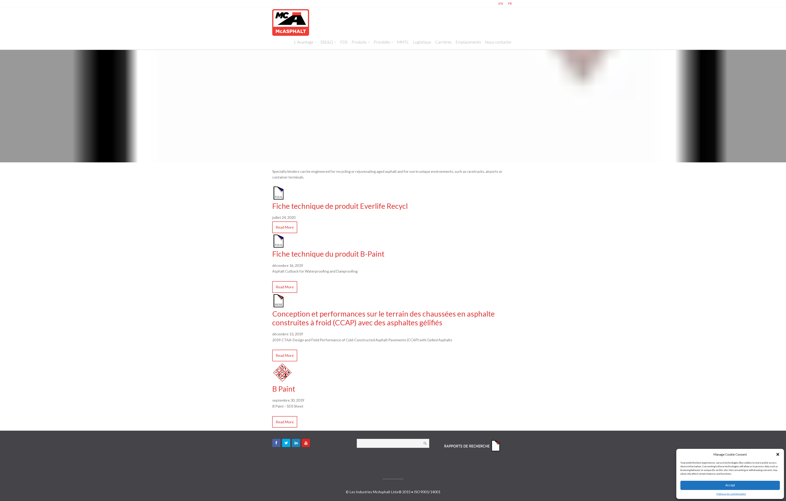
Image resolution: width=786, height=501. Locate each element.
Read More (285, 227)
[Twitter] (286, 443)
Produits (359, 41)
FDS (344, 41)
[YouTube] (306, 443)
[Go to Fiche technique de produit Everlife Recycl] (278, 198)
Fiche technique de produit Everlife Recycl (340, 205)
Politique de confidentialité (731, 493)
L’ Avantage (303, 41)
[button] (778, 454)
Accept (730, 485)
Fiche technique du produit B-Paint (328, 253)
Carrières (443, 41)
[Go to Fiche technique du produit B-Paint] (278, 246)
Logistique (422, 41)
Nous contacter (498, 41)
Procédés (382, 41)
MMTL (403, 41)
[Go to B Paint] (282, 381)
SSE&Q (327, 41)
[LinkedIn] (296, 443)
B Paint (283, 388)
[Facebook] (276, 443)
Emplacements (468, 41)
